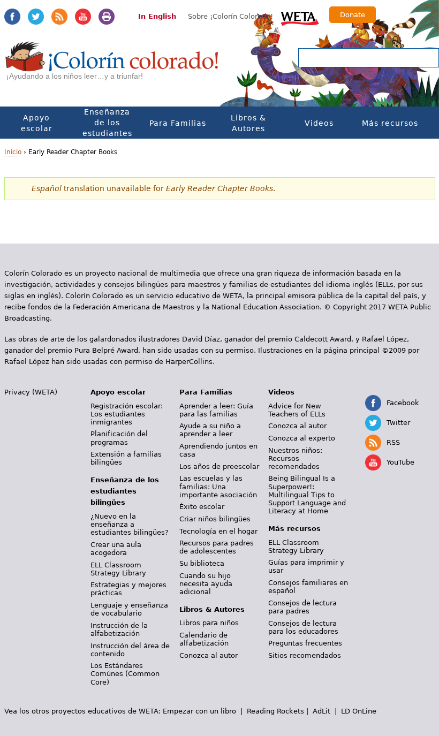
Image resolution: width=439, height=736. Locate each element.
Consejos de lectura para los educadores (303, 627)
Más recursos (390, 123)
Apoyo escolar (36, 123)
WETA (299, 17)
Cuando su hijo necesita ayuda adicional (205, 584)
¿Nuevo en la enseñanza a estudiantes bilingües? (129, 524)
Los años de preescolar (219, 466)
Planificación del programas (119, 438)
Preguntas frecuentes (305, 643)
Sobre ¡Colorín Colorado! (230, 16)
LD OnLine (358, 711)
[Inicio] (112, 66)
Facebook (12, 17)
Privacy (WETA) (30, 392)
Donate (352, 15)
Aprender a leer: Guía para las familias (216, 410)
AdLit (321, 711)
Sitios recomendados (304, 655)
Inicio (12, 152)
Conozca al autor (208, 655)
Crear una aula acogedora (115, 549)
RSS (59, 17)
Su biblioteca (201, 563)
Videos (319, 123)
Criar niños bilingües (215, 519)
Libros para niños (209, 623)
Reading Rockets (275, 711)
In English (157, 16)
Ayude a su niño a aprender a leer (210, 430)
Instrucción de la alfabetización (119, 629)
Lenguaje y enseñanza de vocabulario (129, 609)
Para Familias (177, 123)
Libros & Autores (248, 123)
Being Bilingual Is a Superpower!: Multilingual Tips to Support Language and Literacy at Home (307, 494)
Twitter (36, 17)
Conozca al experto (301, 438)
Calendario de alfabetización (204, 639)
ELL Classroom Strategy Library (118, 569)
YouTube (83, 17)
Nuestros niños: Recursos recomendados (295, 458)
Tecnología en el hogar (218, 531)
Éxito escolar (201, 507)
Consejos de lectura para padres (302, 607)
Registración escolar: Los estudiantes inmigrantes (126, 414)
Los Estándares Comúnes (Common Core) (125, 674)
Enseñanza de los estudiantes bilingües (107, 128)
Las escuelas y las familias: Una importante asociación (218, 486)
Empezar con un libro (199, 711)
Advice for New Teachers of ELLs (297, 410)
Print (107, 17)
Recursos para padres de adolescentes (216, 547)
